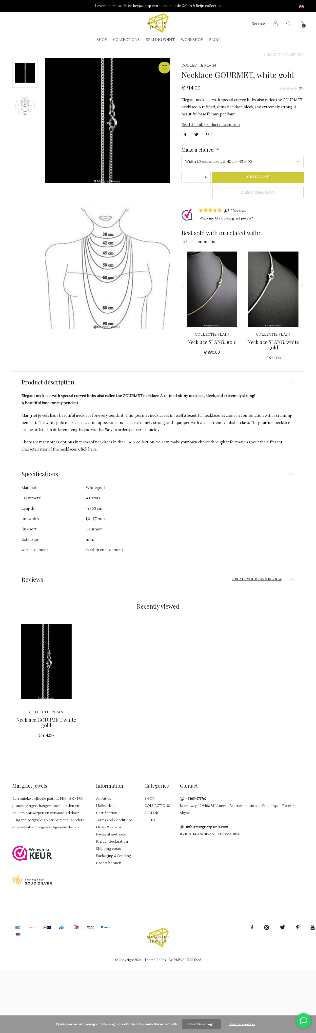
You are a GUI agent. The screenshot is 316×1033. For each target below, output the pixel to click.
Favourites (164, 67)
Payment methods (111, 834)
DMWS (178, 960)
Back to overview (286, 55)
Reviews (239, 211)
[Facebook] (252, 927)
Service (258, 23)
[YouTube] (313, 927)
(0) (301, 88)
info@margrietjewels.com (207, 827)
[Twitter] (282, 927)
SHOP (102, 39)
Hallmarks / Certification (106, 809)
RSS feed (194, 960)
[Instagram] (266, 927)
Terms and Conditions (114, 820)
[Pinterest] (297, 927)
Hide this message (201, 1024)
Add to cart (258, 177)
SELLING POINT (160, 39)
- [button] (186, 177)
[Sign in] (276, 24)
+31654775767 (196, 799)
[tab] (158, 382)
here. (92, 449)
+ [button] (206, 177)
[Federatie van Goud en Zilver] (32, 880)
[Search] (288, 24)
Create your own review (257, 579)
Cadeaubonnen (108, 863)
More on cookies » (242, 1024)
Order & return (108, 827)
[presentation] (182, 285)
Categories (156, 785)
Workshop (192, 39)
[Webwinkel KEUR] (32, 853)
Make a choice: (199, 149)
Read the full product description (210, 125)
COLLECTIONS (126, 39)
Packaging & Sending (113, 856)
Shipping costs (108, 849)
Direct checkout (258, 192)
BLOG (214, 39)
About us (103, 799)
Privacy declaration (112, 841)
